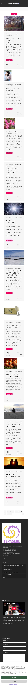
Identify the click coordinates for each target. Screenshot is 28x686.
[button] (26, 663)
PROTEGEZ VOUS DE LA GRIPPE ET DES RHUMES (13, 327)
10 (10, 514)
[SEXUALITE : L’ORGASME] (14, 209)
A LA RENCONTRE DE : (7, 574)
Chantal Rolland (9, 34)
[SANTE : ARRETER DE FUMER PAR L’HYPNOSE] (14, 24)
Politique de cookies (13, 684)
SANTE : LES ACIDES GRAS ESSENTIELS (13, 375)
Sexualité (20, 217)
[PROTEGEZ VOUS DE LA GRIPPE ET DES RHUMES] (14, 311)
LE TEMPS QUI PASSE (7, 569)
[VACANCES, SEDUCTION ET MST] (14, 463)
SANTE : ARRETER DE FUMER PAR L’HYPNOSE (13, 40)
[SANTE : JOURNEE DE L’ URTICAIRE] (14, 412)
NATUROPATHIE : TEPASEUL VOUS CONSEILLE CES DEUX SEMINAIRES (14, 172)
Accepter (14, 677)
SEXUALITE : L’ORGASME (10, 221)
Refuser (14, 681)
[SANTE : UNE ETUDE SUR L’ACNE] (14, 76)
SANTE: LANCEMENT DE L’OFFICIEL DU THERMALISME (13, 273)
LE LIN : (4, 577)
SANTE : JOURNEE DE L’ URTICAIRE (13, 425)
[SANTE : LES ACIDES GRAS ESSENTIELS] (14, 363)
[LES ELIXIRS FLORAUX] (14, 123)
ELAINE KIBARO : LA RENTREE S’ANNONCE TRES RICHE (13, 566)
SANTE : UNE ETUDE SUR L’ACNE (13, 89)
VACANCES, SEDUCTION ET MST (13, 475)
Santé (16, 35)
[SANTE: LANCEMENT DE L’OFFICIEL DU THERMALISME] (14, 258)
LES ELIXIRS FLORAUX (14, 136)
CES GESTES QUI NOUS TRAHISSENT (10, 572)
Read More (9, 60)
